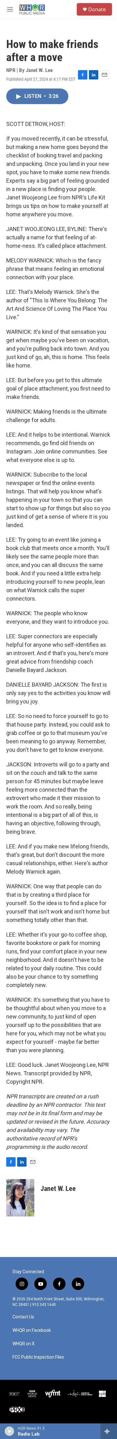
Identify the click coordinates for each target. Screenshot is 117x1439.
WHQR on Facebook (31, 1330)
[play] (9, 1431)
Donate (97, 9)
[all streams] (108, 1431)
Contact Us (23, 1317)
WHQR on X (23, 1343)
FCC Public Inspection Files (38, 1357)
